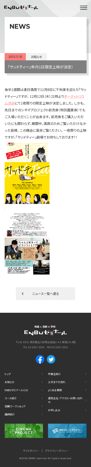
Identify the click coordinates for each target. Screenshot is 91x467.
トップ (8, 374)
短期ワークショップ (15, 406)
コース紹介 (11, 398)
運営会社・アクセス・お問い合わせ (65, 400)
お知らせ (9, 382)
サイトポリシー (31, 450)
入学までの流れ (56, 382)
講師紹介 (10, 414)
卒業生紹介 (54, 374)
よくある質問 (55, 390)
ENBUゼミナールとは (16, 390)
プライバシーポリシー (56, 450)
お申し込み (54, 410)
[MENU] (83, 7)
